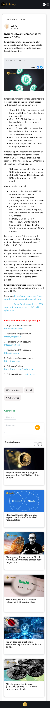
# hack (29, 390)
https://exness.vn (12, 361)
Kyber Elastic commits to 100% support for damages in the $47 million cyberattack (23, 307)
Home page (11, 19)
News (22, 19)
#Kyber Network (14, 390)
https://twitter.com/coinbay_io (18, 369)
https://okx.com (11, 353)
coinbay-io (30, 374)
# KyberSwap (12, 398)
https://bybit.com (12, 345)
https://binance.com (13, 328)
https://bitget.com (12, 336)
